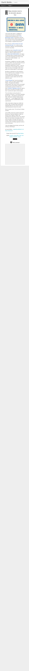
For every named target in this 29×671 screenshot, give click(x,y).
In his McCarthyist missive (13, 36)
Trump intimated (8, 80)
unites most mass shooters (13, 54)
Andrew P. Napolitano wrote (14, 88)
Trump (19, 136)
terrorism (15, 136)
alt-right (11, 135)
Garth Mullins (21, 133)
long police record (17, 50)
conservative (16, 135)
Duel (20, 135)
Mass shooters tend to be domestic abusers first (15, 13)
